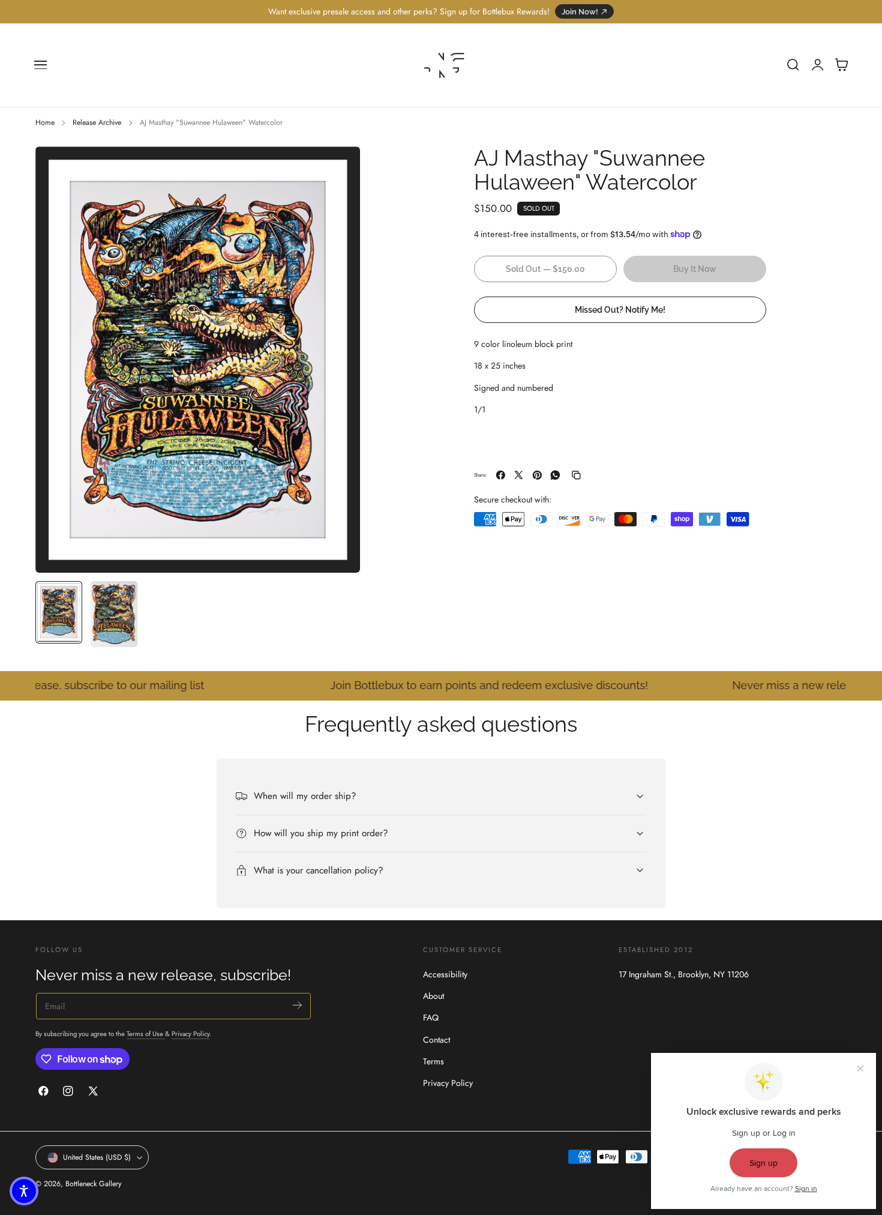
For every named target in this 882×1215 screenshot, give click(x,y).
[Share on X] (518, 475)
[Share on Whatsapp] (555, 475)
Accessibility (445, 974)
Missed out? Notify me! (620, 309)
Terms (433, 1061)
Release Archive (97, 122)
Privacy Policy (190, 1034)
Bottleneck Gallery (93, 1183)
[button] (41, 65)
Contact (436, 1040)
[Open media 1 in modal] (339, 167)
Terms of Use (146, 1034)
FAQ (431, 1018)
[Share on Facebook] (500, 475)
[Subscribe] (297, 1005)
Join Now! (580, 11)
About (433, 996)
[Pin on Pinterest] (537, 475)
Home (45, 122)
